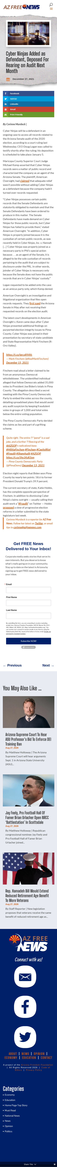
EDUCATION (29, 1057)
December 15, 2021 (17, 362)
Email (9, 584)
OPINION (39, 1054)
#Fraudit (11, 453)
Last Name (11, 610)
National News (12, 1115)
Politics (8, 1131)
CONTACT (46, 1057)
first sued (34, 303)
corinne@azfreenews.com (27, 527)
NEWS (25, 1054)
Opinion (9, 1126)
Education (10, 1100)
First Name (11, 597)
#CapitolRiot (43, 449)
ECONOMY (11, 1057)
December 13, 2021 (33, 465)
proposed (8, 507)
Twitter (39, 523)
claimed (24, 180)
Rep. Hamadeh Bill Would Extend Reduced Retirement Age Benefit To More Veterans (27, 895)
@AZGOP (11, 445)
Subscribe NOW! (28, 641)
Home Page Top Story (16, 1105)
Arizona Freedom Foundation (37, 1065)
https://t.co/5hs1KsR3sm (20, 457)
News (7, 1120)
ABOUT (13, 1054)
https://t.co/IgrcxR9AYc (19, 354)
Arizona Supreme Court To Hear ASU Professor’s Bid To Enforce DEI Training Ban (28, 739)
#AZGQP (36, 453)
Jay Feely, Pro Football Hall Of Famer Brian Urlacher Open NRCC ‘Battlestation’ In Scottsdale (27, 817)
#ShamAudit (23, 453)
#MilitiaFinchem (15, 449)
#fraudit (23, 503)
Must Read (10, 1110)
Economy (10, 1094)
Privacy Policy (34, 1070)
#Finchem (30, 449)
